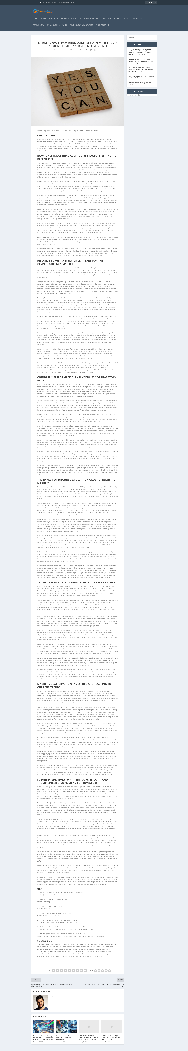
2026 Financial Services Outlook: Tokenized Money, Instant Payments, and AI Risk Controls (140, 69)
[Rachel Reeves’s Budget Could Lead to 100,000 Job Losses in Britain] (111, 1026)
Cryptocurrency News (88, 18)
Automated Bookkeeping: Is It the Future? (139, 83)
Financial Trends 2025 (132, 18)
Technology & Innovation (81, 25)
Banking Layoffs (68, 18)
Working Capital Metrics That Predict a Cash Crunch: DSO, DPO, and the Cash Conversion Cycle (141, 61)
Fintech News (38, 25)
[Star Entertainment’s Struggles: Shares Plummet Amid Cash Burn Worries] (89, 1026)
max (62, 50)
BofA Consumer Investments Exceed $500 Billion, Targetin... (62, 2)
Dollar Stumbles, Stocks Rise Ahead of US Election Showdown (66, 1037)
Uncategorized (102, 25)
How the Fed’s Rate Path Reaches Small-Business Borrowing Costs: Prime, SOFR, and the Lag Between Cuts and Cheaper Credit (139, 51)
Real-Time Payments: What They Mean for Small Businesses (141, 77)
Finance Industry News (111, 18)
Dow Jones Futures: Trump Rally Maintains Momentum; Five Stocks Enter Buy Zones (43, 1037)
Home (35, 18)
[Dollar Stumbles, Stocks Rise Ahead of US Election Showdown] (66, 1026)
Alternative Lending (49, 18)
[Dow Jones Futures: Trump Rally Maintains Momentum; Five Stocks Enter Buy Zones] (43, 1026)
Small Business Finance (57, 25)
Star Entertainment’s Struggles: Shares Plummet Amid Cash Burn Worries (88, 1037)
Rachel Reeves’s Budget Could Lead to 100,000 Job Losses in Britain (110, 1037)
